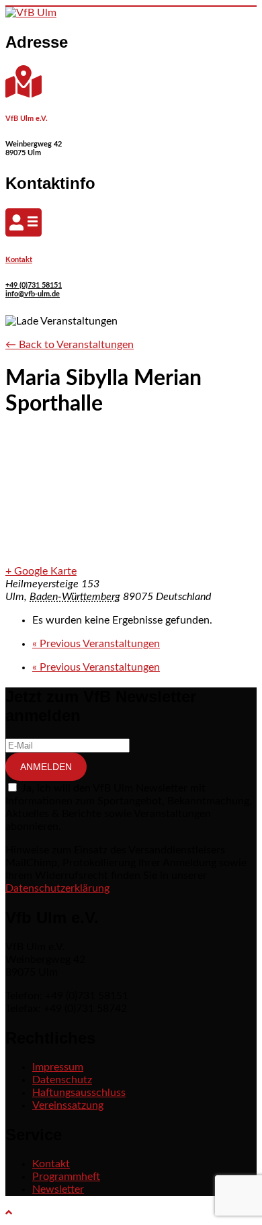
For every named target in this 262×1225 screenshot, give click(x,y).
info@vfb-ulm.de (32, 294)
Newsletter (58, 1189)
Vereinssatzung (67, 1105)
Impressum (57, 1067)
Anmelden (46, 766)
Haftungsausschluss (79, 1092)
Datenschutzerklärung (57, 888)
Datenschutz (62, 1079)
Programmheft (66, 1176)
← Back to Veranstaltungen (69, 344)
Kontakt (18, 259)
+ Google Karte (41, 571)
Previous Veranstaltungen (96, 643)
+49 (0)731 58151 (33, 285)
